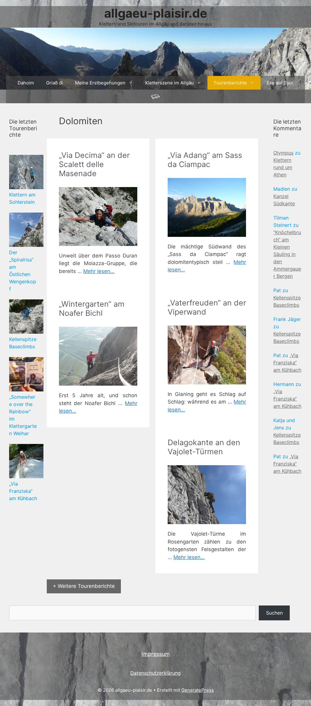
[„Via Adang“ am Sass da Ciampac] (207, 207)
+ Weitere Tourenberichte (84, 586)
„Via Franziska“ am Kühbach (23, 491)
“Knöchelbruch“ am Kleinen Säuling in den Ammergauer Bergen (287, 254)
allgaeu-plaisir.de (155, 13)
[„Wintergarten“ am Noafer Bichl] (98, 356)
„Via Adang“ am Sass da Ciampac (205, 160)
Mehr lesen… (98, 271)
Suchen (274, 613)
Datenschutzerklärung (155, 673)
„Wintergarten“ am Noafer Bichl (92, 308)
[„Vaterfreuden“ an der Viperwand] (207, 355)
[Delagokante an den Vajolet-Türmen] (207, 494)
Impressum (156, 654)
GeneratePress (197, 690)
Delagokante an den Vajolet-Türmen (204, 447)
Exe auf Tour (280, 83)
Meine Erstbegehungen (100, 83)
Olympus (283, 153)
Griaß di (54, 83)
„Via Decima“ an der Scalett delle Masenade (94, 164)
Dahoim (26, 83)
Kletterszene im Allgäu (169, 83)
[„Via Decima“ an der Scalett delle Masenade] (98, 216)
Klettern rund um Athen (282, 167)
